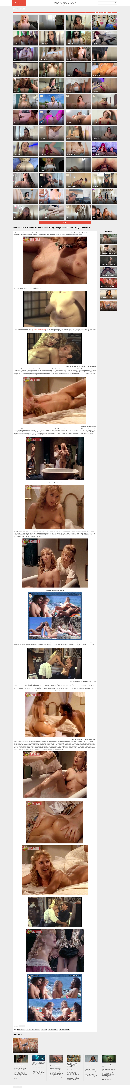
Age (84, 12)
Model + (65, 222)
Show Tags (113, 12)
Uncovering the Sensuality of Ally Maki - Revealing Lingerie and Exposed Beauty (91, 1065)
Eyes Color (87, 12)
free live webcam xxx (53, 1029)
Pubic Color (97, 12)
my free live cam (20, 1029)
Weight (105, 12)
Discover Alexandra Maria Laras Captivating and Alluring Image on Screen (38, 1063)
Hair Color (93, 12)
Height (102, 12)
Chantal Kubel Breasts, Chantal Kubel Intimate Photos (20, 1065)
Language (76, 12)
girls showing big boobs (64, 1029)
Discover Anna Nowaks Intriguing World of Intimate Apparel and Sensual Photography (72, 1065)
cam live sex (44, 1029)
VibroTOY (22, 1026)
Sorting (109, 12)
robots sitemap (32, 1086)
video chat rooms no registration (32, 1029)
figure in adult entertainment (29, 330)
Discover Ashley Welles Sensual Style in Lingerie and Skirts (56, 1065)
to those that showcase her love (40, 329)
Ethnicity (80, 12)
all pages (25, 1086)
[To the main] (65, 3)
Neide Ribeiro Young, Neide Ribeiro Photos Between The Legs (108, 1065)
